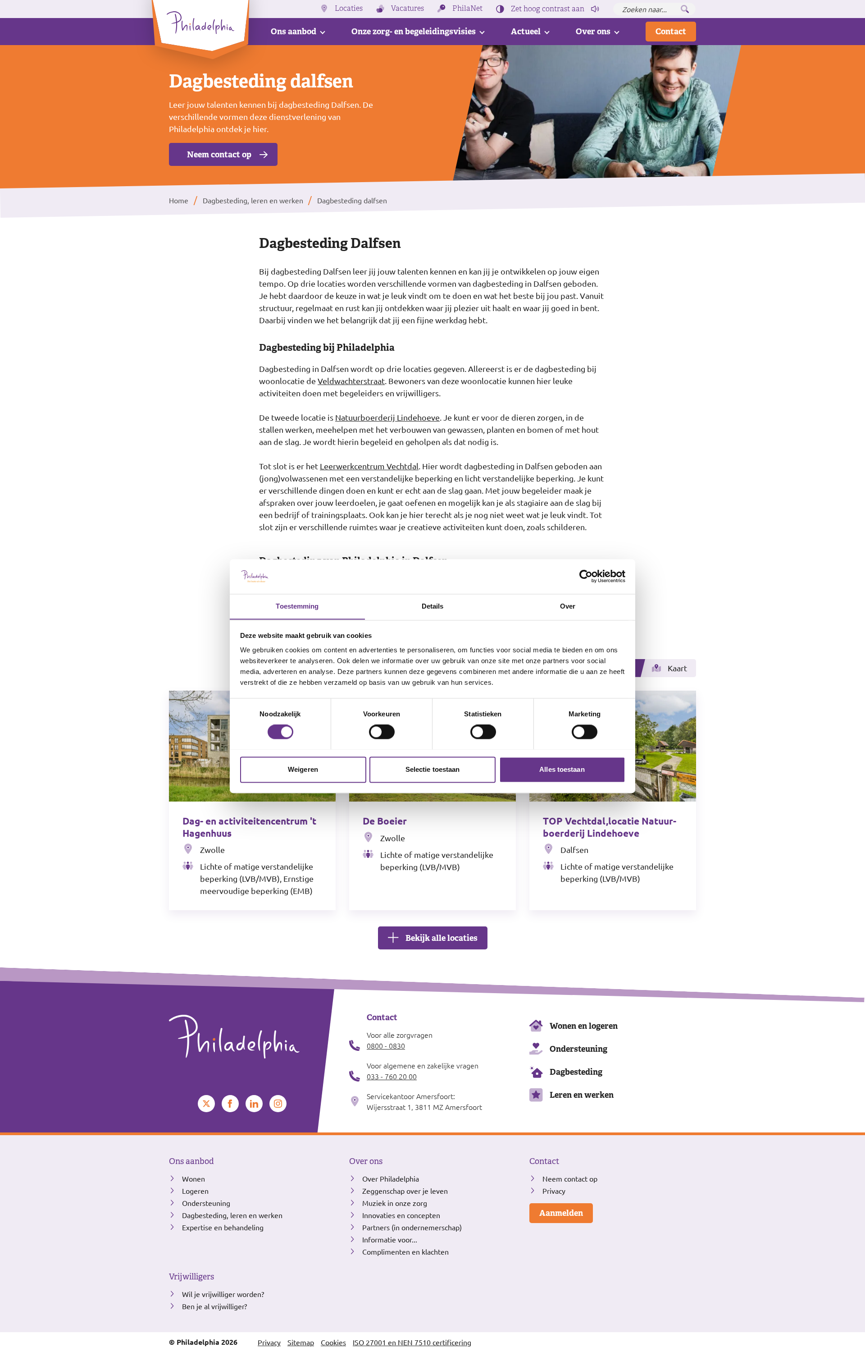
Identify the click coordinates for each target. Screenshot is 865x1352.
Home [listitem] (179, 200)
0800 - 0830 (386, 1045)
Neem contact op (219, 154)
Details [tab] (433, 606)
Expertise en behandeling (223, 1227)
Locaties (349, 9)
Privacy (553, 1190)
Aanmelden (561, 1213)
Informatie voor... (389, 1239)
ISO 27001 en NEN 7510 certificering (412, 1342)
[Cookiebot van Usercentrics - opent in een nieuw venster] (585, 576)
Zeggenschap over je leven (405, 1190)
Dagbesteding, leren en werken (232, 1214)
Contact (671, 31)
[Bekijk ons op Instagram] (278, 1103)
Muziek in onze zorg (394, 1202)
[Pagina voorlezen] (595, 9)
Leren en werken (582, 1095)
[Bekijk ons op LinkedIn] (254, 1103)
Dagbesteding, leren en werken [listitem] (252, 200)
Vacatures (407, 9)
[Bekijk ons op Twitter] (206, 1103)
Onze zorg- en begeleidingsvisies (413, 31)
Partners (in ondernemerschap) (412, 1227)
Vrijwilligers (191, 1277)
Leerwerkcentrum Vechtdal (369, 466)
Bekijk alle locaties (441, 938)
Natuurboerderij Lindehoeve (387, 417)
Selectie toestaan (432, 769)
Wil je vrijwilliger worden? (223, 1293)
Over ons (593, 31)
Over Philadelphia (390, 1178)
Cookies (333, 1342)
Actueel (526, 31)
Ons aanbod (293, 31)
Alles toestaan (561, 769)
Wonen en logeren (584, 1026)
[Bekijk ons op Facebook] (230, 1103)
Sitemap (300, 1342)
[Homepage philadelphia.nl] (252, 1037)
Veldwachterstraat (351, 380)
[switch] (382, 731)
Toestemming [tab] (297, 606)
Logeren (195, 1190)
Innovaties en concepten (401, 1214)
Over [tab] (567, 606)
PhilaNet (467, 9)
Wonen (193, 1178)
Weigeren (303, 769)
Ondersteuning (578, 1049)
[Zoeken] (685, 9)
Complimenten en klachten (405, 1251)
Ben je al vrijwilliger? (214, 1306)
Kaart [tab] (677, 668)
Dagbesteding (576, 1072)
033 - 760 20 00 (392, 1076)
